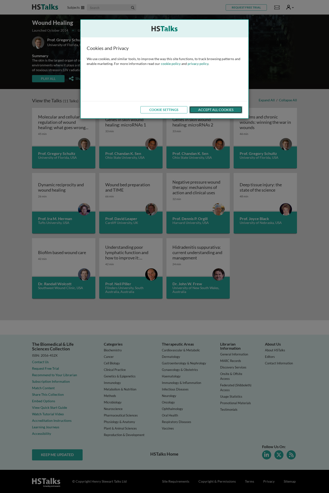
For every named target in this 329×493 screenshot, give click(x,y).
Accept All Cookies (215, 110)
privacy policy (198, 64)
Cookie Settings (163, 110)
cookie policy (171, 64)
